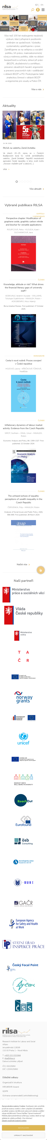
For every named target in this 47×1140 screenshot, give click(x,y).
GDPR (5, 1091)
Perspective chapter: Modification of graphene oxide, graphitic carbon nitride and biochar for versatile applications (23, 221)
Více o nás (36, 89)
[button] (17, 182)
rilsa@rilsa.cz (10, 1058)
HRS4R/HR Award (11, 1087)
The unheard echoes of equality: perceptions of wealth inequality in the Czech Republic (23, 499)
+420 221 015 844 (13, 1055)
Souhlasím (23, 1128)
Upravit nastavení (23, 1135)
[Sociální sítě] (40, 570)
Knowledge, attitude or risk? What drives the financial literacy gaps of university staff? (23, 287)
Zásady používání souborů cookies (14, 1121)
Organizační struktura (12, 1082)
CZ (36, 5)
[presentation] (6, 125)
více (5, 169)
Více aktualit (35, 188)
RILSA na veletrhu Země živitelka (19, 147)
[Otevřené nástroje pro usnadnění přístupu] (38, 10)
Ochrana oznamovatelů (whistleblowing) (20, 1095)
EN (42, 5)
